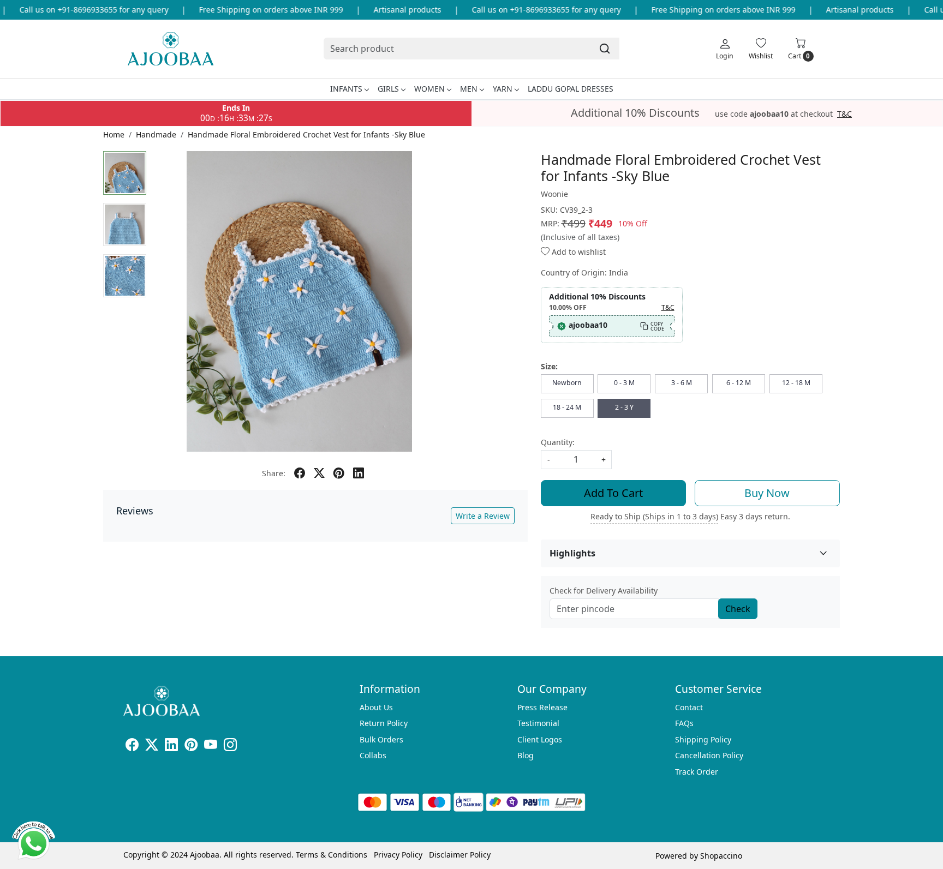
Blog (525, 755)
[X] (151, 746)
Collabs (373, 755)
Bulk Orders (381, 739)
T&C (844, 114)
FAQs (684, 723)
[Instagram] (230, 746)
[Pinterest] (191, 746)
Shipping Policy (703, 739)
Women (429, 88)
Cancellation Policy (709, 755)
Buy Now (767, 493)
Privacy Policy (398, 854)
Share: (273, 473)
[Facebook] (132, 746)
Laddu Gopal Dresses (570, 88)
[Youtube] (210, 746)
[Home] (170, 49)
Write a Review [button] (483, 516)
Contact (689, 707)
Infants (346, 88)
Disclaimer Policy (460, 854)
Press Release (542, 707)
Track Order (696, 771)
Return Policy (384, 723)
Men (469, 88)
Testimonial (538, 723)
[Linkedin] (171, 746)
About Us (376, 707)
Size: (549, 366)
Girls (388, 88)
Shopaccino (721, 855)
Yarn (502, 88)
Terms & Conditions (331, 854)
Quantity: (558, 442)
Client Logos (539, 739)
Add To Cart (613, 493)
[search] (604, 48)
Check (737, 609)
